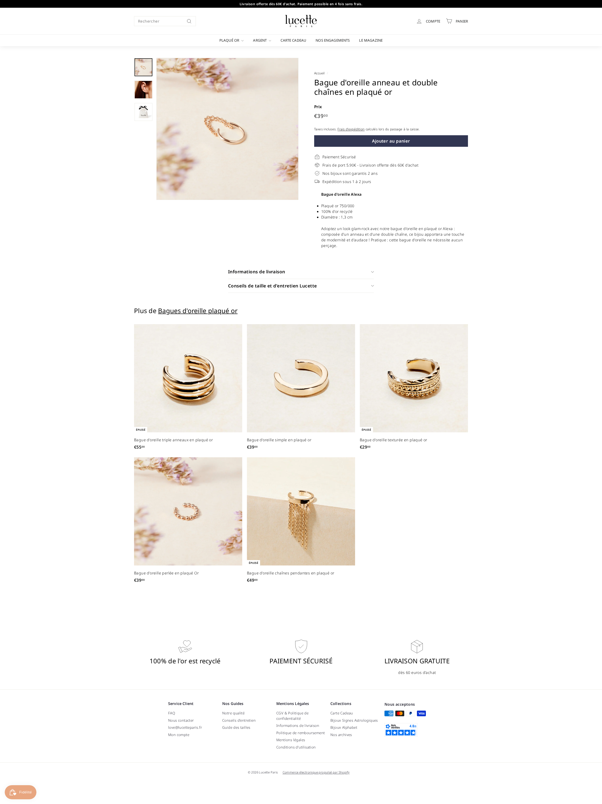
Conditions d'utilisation (296, 747)
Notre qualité (233, 713)
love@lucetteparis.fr (185, 727)
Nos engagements (333, 40)
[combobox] (165, 21)
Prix (318, 106)
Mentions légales (290, 739)
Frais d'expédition (350, 129)
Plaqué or (229, 40)
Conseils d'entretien (239, 720)
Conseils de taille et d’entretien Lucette (272, 286)
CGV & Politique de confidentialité (292, 716)
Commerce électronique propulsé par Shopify (316, 772)
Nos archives (341, 734)
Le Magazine (371, 40)
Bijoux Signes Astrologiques (354, 720)
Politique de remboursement (300, 732)
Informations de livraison (256, 272)
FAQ (171, 713)
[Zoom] (227, 129)
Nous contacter (181, 720)
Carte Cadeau (293, 40)
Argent (260, 40)
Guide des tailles (236, 727)
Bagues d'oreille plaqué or (198, 310)
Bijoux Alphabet (343, 727)
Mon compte (178, 734)
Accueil (319, 73)
